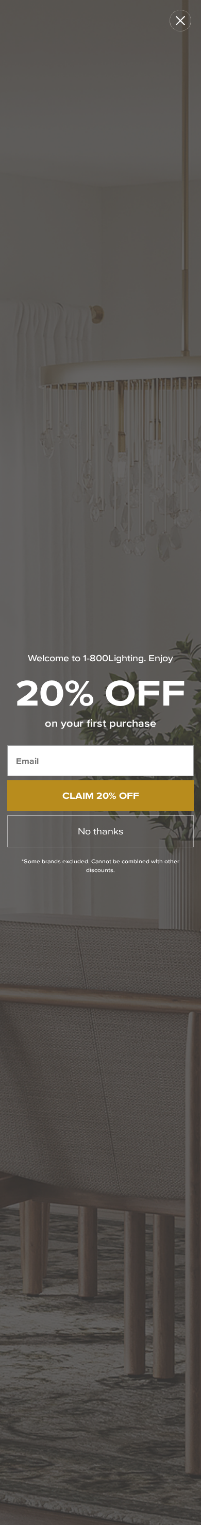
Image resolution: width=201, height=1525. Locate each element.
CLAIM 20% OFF (100, 795)
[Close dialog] (180, 20)
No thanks (100, 831)
